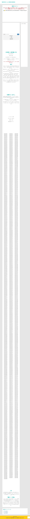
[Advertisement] (15, 16)
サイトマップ (15, 516)
